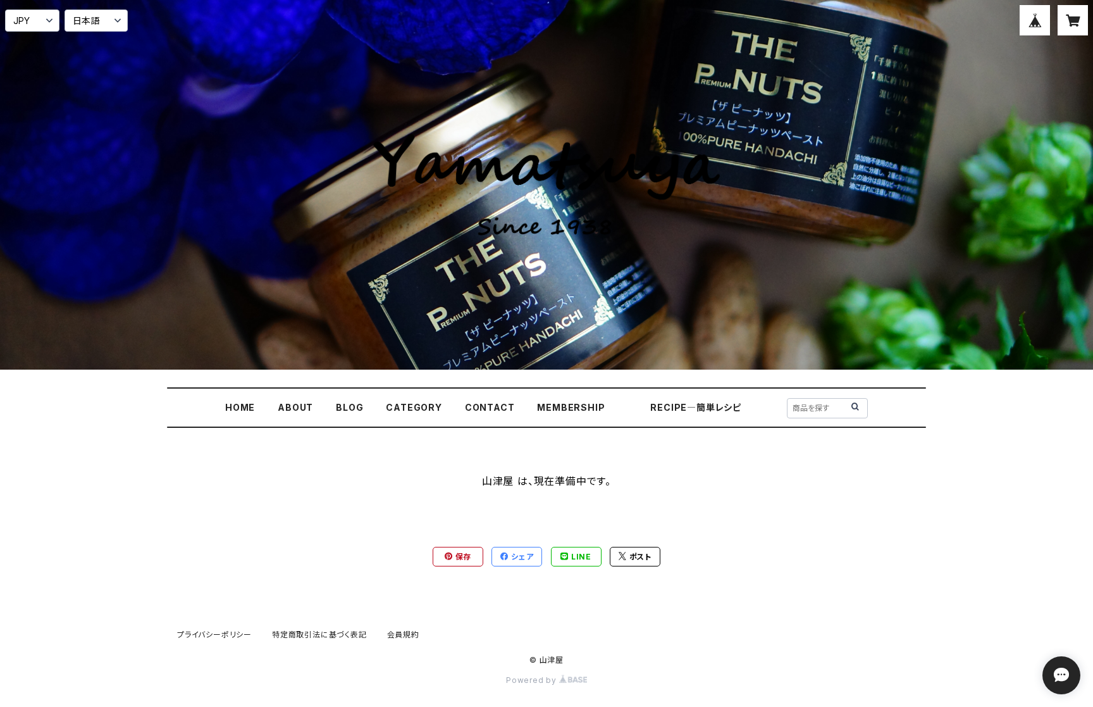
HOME (240, 407)
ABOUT (295, 407)
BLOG (349, 407)
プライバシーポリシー (214, 634)
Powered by (532, 680)
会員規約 (403, 634)
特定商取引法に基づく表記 (319, 634)
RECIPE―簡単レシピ (695, 407)
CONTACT (490, 407)
